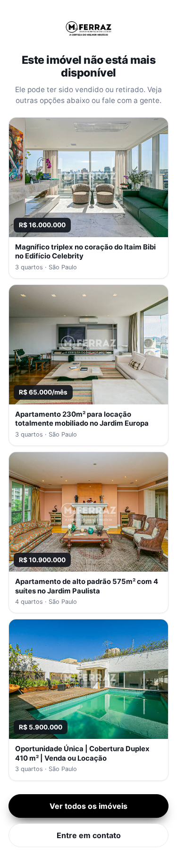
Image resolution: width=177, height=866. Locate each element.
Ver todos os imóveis (88, 806)
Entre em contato (89, 835)
